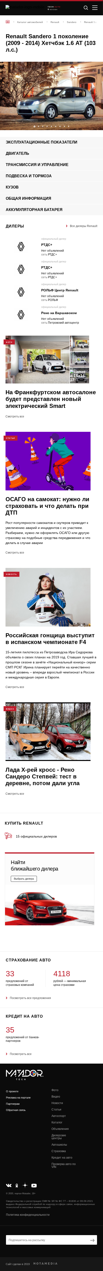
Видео (56, 1096)
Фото (55, 1090)
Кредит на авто (62, 1157)
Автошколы (59, 1144)
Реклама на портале (18, 1097)
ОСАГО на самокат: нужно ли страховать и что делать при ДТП (47, 506)
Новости (57, 1103)
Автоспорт (59, 1116)
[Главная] (8, 21)
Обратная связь (16, 1110)
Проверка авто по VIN (64, 1165)
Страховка (59, 1151)
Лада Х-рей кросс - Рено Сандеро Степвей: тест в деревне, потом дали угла (43, 776)
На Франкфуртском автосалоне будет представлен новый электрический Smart (51, 399)
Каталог (57, 1122)
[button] (97, 125)
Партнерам (13, 1103)
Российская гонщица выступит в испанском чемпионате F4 (50, 638)
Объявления (60, 1128)
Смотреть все (15, 416)
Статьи (56, 1109)
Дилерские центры (59, 1137)
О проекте (12, 1091)
